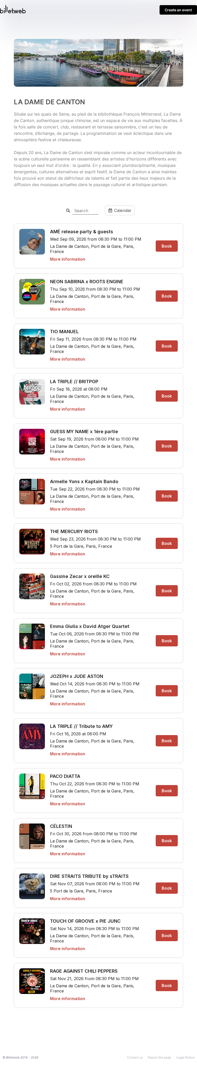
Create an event (178, 10)
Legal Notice (185, 1057)
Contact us (135, 1057)
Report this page (159, 1057)
